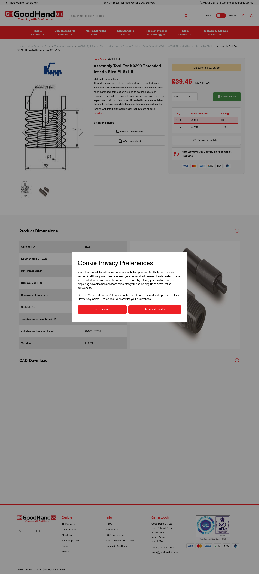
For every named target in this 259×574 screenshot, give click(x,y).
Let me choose (102, 309)
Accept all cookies (155, 309)
